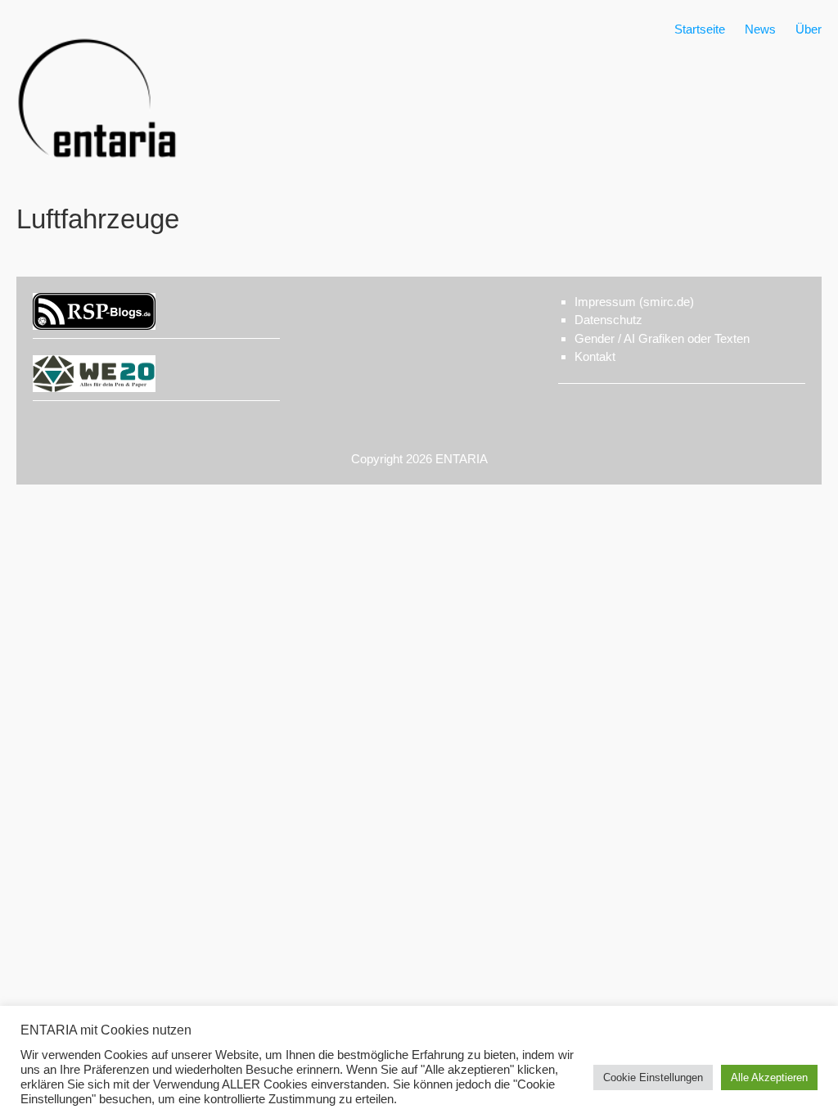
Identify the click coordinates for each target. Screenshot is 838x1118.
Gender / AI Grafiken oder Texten (662, 338)
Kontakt (594, 356)
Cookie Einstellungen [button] (653, 1077)
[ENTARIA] (98, 176)
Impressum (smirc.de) (634, 302)
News (760, 29)
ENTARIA (461, 459)
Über (808, 29)
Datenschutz (608, 320)
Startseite (699, 29)
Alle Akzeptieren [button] (769, 1077)
